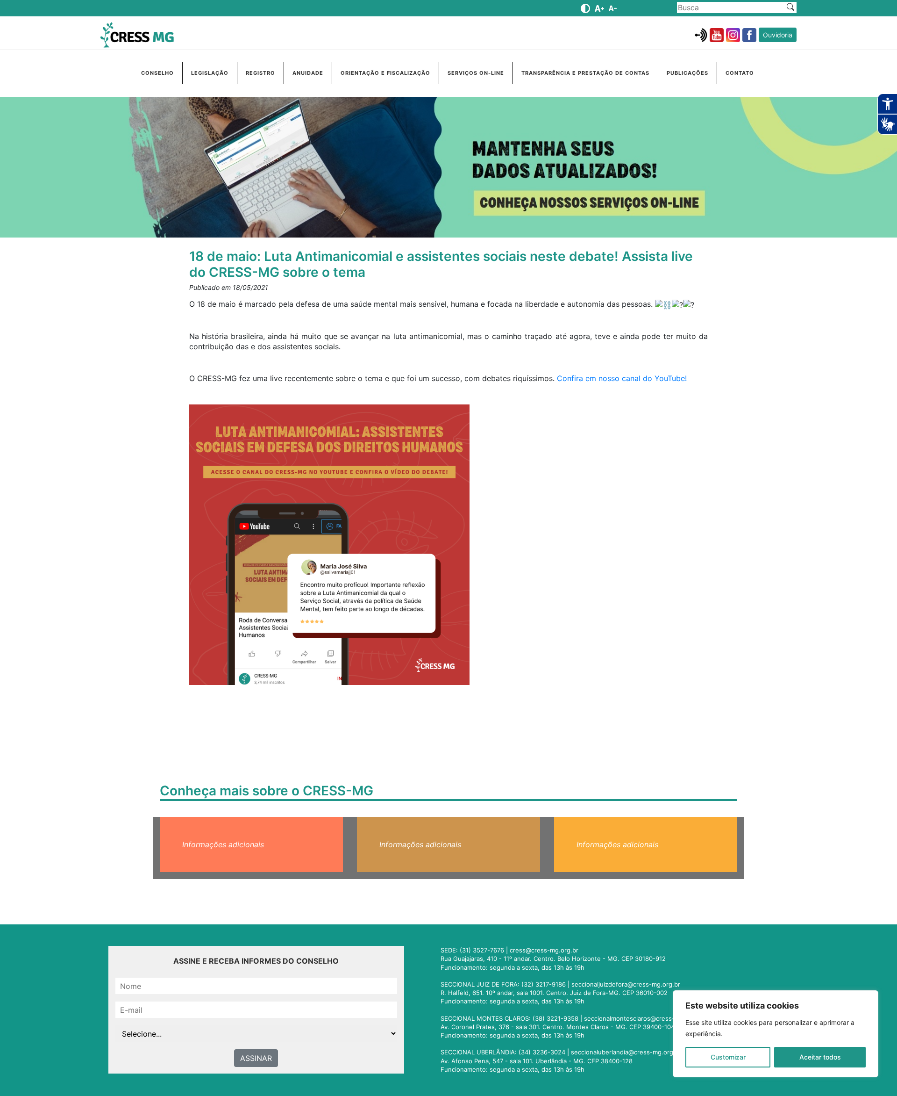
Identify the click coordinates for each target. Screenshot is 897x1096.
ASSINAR (256, 1058)
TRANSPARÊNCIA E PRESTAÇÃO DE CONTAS (585, 73)
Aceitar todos (820, 1057)
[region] (775, 1033)
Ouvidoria (777, 35)
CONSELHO (157, 73)
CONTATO (740, 73)
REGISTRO (260, 73)
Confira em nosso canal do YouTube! (622, 378)
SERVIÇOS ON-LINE (476, 73)
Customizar (728, 1057)
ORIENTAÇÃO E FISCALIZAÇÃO (385, 73)
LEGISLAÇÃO (209, 73)
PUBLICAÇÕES (687, 73)
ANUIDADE (307, 73)
